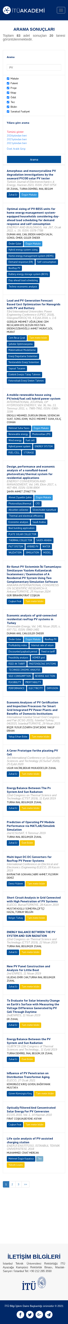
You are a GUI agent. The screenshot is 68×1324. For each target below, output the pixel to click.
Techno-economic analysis (22, 286)
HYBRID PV (32, 546)
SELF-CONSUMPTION (19, 676)
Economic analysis (18, 522)
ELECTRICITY (36, 688)
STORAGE (29, 452)
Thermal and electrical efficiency (25, 515)
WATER (46, 546)
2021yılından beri (17, 143)
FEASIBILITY (14, 682)
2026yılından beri (17, 135)
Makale (15, 78)
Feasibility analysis (18, 657)
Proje (14, 88)
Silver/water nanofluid (44, 509)
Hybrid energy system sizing (23, 249)
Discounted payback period (22, 651)
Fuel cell (30, 440)
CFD (38, 503)
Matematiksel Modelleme (22, 350)
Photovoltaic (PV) (41, 434)
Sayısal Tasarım (16, 368)
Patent (14, 83)
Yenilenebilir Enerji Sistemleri (23, 362)
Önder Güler (14, 243)
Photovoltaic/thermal (19, 503)
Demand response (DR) (20, 262)
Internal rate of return (42, 645)
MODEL (47, 552)
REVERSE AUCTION (45, 676)
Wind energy (15, 440)
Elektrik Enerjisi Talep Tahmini (24, 374)
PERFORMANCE (16, 688)
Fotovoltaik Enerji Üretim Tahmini (26, 380)
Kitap (13, 92)
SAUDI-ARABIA (44, 540)
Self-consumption (46, 262)
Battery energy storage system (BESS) (28, 274)
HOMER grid (38, 657)
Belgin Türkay (15, 917)
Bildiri (14, 106)
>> (25, 1184)
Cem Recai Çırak (16, 337)
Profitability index (17, 645)
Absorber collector (18, 509)
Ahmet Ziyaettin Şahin (20, 497)
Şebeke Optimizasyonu (20, 344)
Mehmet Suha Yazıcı (18, 428)
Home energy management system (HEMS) (31, 255)
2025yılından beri (17, 139)
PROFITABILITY (33, 682)
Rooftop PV (14, 268)
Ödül (13, 97)
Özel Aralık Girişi (16, 148)
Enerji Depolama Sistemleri (22, 356)
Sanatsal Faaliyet (20, 111)
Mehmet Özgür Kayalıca (21, 1158)
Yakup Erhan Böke (17, 736)
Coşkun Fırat (14, 601)
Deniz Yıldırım (15, 883)
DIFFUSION (52, 688)
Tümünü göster (15, 131)
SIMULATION (32, 552)
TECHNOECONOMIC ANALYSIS (24, 669)
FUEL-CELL (13, 452)
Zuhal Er (12, 194)
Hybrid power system (19, 446)
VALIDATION (15, 552)
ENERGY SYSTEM (44, 446)
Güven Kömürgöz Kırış (20, 1093)
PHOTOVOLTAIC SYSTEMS (42, 663)
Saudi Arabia (39, 522)
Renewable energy (18, 434)
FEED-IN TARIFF (16, 663)
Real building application (21, 528)
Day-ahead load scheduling (23, 280)
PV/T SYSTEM (15, 546)
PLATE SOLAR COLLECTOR (22, 534)
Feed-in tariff (48, 651)
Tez (13, 102)
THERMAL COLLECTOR (20, 540)
